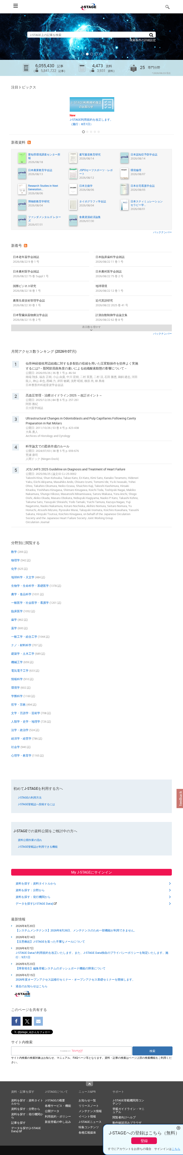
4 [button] (96, 54)
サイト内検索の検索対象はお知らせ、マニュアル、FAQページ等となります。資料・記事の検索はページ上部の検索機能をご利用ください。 (91, 1060)
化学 (14, 569)
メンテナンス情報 (90, 1111)
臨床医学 (17, 611)
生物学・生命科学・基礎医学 (30, 586)
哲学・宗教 (18, 704)
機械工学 (17, 662)
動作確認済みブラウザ (126, 1123)
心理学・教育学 (21, 755)
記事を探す (18, 1123)
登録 (144, 1140)
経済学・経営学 (21, 738)
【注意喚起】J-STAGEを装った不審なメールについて (50, 941)
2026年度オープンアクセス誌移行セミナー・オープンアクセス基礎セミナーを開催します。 (75, 979)
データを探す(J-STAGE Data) (35, 903)
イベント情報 (87, 1116)
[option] (91, 44)
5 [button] (100, 54)
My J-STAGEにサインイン (91, 872)
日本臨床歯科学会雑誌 (110, 259)
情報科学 (17, 679)
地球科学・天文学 (22, 577)
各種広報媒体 (87, 1132)
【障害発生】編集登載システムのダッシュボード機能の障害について (61, 968)
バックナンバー (162, 232)
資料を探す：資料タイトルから (36, 883)
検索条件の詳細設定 (143, 40)
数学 (14, 552)
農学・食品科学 (21, 594)
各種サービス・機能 (58, 1106)
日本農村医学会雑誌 (31, 273)
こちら (176, 1149)
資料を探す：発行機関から (33, 897)
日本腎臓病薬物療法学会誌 (30, 317)
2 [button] (87, 54)
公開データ (52, 1111)
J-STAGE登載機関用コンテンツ (128, 1101)
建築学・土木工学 (22, 654)
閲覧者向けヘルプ (124, 1117)
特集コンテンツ (89, 1127)
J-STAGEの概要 (55, 1100)
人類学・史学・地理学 (25, 721)
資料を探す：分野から (30, 890)
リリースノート (89, 1106)
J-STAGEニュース (90, 1122)
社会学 (15, 747)
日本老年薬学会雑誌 (26, 259)
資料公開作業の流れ (30, 840)
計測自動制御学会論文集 (111, 317)
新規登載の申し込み (58, 1122)
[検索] (151, 35)
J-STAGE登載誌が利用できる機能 (38, 846)
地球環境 (109, 288)
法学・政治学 (20, 730)
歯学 (14, 620)
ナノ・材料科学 (21, 645)
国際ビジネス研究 (27, 288)
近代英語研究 (112, 302)
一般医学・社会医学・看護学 (30, 603)
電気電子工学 (20, 671)
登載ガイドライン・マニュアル (128, 1110)
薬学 (14, 628)
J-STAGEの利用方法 (30, 797)
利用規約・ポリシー (58, 1116)
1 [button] (82, 54)
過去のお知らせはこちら (32, 986)
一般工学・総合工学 (24, 637)
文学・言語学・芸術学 (25, 713)
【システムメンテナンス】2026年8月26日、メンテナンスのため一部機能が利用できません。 (76, 930)
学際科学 (17, 696)
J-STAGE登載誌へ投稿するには (36, 804)
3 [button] (91, 54)
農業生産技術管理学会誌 (29, 302)
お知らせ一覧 (87, 1100)
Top (89, 1083)
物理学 (15, 560)
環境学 (15, 687)
